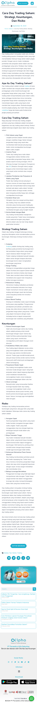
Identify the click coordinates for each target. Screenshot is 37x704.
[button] (32, 3)
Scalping (9, 246)
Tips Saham (13, 553)
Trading (19, 553)
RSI (10, 166)
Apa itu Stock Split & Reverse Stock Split (15, 609)
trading (27, 86)
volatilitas (5, 110)
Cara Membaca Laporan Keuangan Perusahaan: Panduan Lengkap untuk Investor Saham (17, 617)
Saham (11, 29)
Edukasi (6, 553)
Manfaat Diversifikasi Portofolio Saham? (14, 624)
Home (6, 29)
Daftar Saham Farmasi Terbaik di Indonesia (15, 603)
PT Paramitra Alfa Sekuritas (18, 646)
